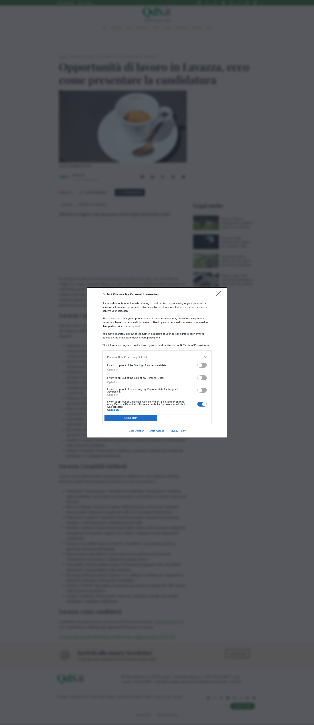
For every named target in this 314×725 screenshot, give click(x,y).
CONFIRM (131, 417)
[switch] (202, 365)
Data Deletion (136, 430)
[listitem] (157, 357)
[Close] (219, 294)
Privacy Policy (178, 430)
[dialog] (157, 362)
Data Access (157, 430)
